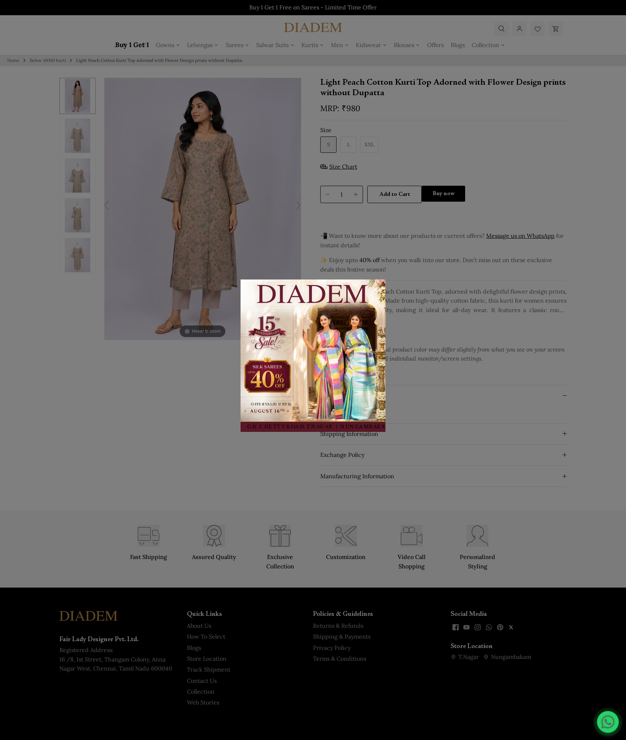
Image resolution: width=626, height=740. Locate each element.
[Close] (375, 290)
